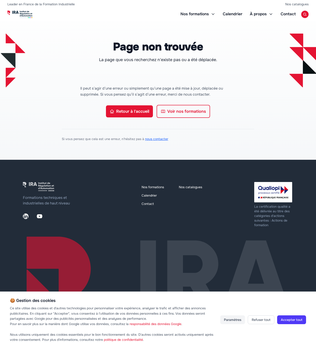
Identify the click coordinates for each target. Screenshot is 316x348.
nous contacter (156, 139)
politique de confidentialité (123, 340)
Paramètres (232, 320)
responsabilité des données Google (155, 324)
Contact (288, 14)
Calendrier (232, 14)
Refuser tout (261, 320)
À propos (258, 14)
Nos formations (194, 14)
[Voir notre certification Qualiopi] (273, 192)
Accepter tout (291, 320)
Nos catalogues (297, 4)
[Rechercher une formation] (305, 14)
